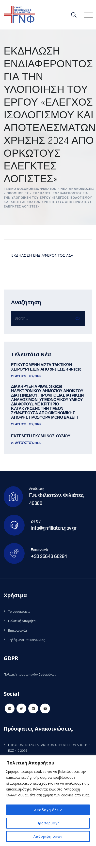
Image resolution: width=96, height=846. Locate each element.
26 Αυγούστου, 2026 (26, 443)
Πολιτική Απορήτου (22, 621)
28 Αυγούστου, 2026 (26, 376)
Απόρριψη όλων (48, 836)
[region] (48, 800)
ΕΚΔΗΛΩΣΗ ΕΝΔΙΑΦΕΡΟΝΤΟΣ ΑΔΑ (42, 255)
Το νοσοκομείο (19, 611)
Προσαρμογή (48, 823)
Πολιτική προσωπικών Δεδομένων (30, 674)
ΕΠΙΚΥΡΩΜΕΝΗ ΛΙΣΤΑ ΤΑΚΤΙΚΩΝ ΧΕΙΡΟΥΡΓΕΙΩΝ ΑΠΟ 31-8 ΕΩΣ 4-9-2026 (46, 367)
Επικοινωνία (17, 630)
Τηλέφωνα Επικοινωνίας (26, 640)
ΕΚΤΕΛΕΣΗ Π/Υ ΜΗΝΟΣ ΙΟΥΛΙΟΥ (40, 436)
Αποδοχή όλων (48, 809)
